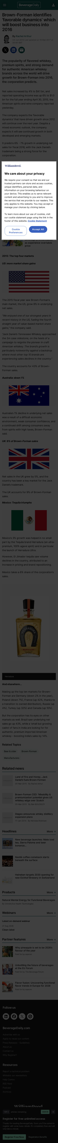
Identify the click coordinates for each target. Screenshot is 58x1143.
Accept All (38, 229)
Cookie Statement (37, 220)
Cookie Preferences (16, 231)
